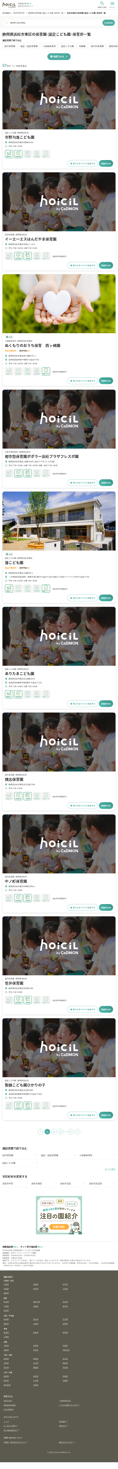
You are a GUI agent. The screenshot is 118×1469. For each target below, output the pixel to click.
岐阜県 (35, 1332)
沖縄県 (35, 1385)
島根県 (35, 1358)
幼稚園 (82, 46)
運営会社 (62, 1425)
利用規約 (62, 1421)
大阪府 (6, 1345)
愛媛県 (35, 1367)
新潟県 (6, 1319)
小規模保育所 (49, 46)
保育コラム (8, 1396)
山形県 (65, 1288)
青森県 (35, 1284)
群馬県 (6, 1310)
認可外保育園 (97, 46)
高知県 (65, 1367)
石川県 (65, 1319)
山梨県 (35, 1323)
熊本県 (6, 1380)
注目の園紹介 (9, 1409)
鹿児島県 (7, 1385)
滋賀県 (6, 1350)
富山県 (35, 1319)
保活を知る (8, 1400)
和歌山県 (66, 1350)
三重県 (6, 1336)
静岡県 (65, 1332)
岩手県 (65, 1284)
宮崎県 (65, 1380)
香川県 (6, 1367)
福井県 (6, 1323)
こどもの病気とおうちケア (69, 1405)
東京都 (6, 1301)
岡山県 (65, 1358)
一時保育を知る (65, 1400)
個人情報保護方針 (10, 1430)
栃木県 (65, 1306)
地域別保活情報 (10, 1405)
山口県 (35, 1363)
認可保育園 (9, 46)
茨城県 (35, 1306)
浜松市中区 (7, 1183)
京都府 (65, 1345)
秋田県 (35, 1288)
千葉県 (6, 1306)
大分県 (35, 1380)
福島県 (6, 1293)
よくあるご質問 (10, 1425)
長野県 (65, 1323)
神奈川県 (36, 1301)
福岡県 (6, 1376)
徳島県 (65, 1363)
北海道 (6, 1284)
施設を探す (8, 1276)
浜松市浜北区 (95, 1183)
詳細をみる (106, 163)
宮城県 (6, 1288)
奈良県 (35, 1350)
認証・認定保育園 (29, 46)
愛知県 (6, 1332)
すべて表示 (110, 1169)
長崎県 (65, 1376)
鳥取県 (6, 1358)
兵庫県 (35, 1345)
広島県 (6, 1363)
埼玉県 (65, 1301)
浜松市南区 (36, 1183)
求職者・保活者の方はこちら (15, 1442)
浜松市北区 (65, 1183)
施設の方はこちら (66, 1442)
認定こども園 (67, 46)
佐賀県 (35, 1376)
